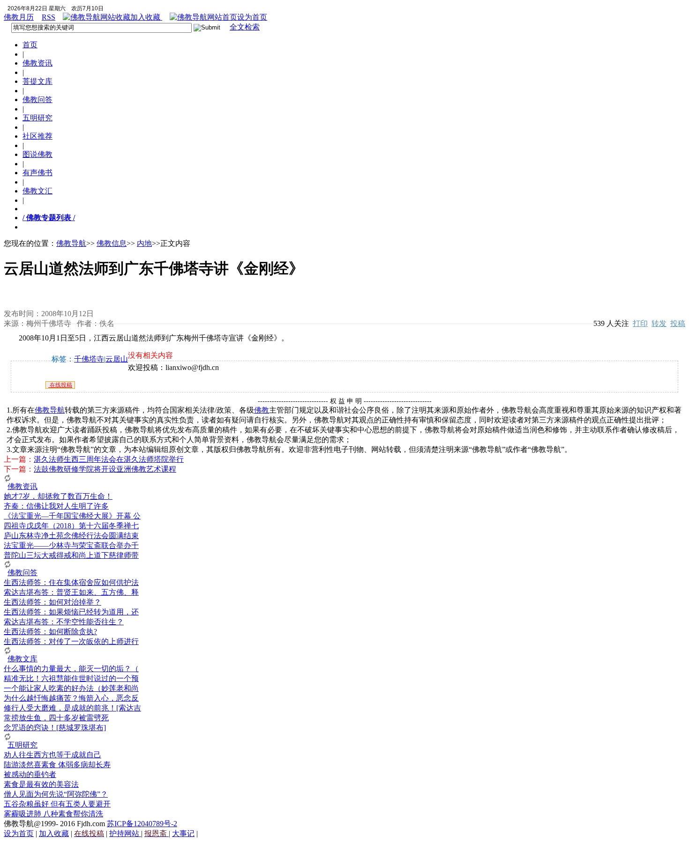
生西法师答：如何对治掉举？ (52, 602)
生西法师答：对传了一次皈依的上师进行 (71, 641)
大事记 (183, 833)
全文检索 (245, 27)
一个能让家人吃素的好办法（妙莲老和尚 (71, 688)
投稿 (677, 323)
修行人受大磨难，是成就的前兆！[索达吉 (72, 708)
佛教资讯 (37, 63)
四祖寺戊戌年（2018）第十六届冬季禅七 (71, 526)
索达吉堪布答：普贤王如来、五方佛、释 (71, 592)
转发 (659, 323)
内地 (144, 243)
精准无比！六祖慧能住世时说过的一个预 (71, 678)
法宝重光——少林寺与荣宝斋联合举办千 (71, 545)
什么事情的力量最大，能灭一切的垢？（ (71, 669)
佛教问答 (37, 100)
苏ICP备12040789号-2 (142, 824)
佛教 (261, 410)
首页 (29, 45)
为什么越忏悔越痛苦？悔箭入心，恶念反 (71, 698)
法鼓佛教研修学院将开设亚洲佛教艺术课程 (105, 469)
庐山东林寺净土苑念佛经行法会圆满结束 (71, 536)
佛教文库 (22, 659)
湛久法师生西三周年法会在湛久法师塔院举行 (109, 459)
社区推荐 (37, 136)
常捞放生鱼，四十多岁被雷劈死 (56, 718)
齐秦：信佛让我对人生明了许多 (56, 506)
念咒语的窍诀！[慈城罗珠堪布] (55, 728)
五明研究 (37, 118)
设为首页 (252, 17)
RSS (48, 17)
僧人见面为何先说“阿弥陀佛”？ (56, 794)
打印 (640, 323)
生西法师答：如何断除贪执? (50, 632)
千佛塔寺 (89, 359)
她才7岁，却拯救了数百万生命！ (58, 496)
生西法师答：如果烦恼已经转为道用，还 (71, 612)
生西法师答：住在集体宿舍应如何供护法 (71, 582)
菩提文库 (37, 81)
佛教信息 (112, 243)
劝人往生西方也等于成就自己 (52, 755)
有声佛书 (37, 173)
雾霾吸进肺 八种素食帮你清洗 (53, 814)
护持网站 (125, 833)
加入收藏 (146, 17)
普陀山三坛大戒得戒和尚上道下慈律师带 (71, 555)
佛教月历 (19, 17)
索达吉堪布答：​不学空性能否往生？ (64, 622)
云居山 (116, 359)
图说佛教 (37, 154)
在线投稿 (60, 385)
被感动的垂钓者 (30, 774)
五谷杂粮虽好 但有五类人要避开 (57, 804)
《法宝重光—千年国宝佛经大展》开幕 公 (72, 516)
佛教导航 (71, 243)
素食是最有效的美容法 (41, 784)
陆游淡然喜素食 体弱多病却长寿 (57, 765)
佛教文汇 (37, 191)
